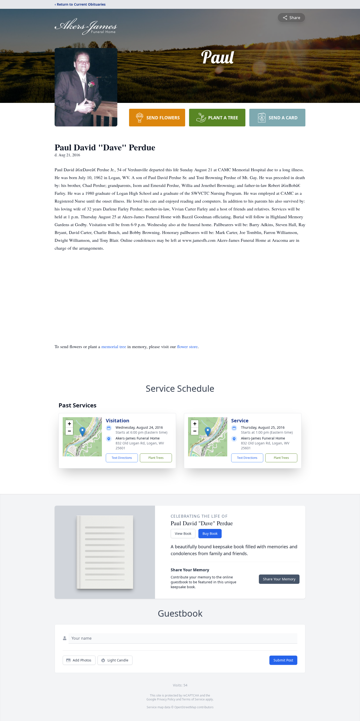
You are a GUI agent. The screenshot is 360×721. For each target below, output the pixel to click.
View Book (183, 533)
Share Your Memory (279, 579)
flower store (187, 346)
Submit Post (283, 660)
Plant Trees (156, 458)
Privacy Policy (166, 699)
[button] (82, 432)
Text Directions (122, 458)
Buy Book (210, 533)
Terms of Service (193, 699)
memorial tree (113, 346)
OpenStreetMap (185, 707)
